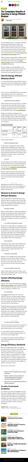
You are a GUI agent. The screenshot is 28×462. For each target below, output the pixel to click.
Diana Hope (9, 20)
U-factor (5, 294)
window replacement (16, 408)
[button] (2, 1)
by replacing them (21, 110)
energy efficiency (6, 408)
